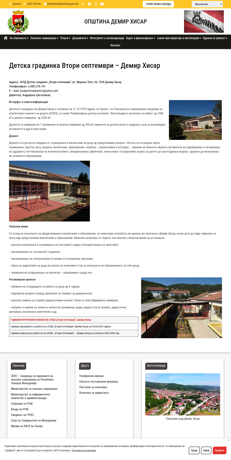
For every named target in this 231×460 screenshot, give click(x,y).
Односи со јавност (214, 38)
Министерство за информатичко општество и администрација (30, 396)
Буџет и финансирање (139, 38)
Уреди (194, 450)
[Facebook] (89, 4)
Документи (79, 38)
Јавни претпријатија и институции (178, 38)
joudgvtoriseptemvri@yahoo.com (39, 90)
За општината (18, 38)
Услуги (64, 38)
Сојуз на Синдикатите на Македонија (33, 420)
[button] (83, 4)
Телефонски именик (91, 376)
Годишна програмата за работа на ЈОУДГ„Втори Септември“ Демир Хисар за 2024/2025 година (60, 326)
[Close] (228, 440)
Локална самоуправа (43, 38)
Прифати (219, 450)
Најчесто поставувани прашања (98, 381)
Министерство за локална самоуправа (34, 389)
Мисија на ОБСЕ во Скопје (27, 426)
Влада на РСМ (19, 409)
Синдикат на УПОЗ (22, 415)
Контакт (115, 45)
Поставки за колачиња (84, 450)
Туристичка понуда (158, 4)
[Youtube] (102, 4)
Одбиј (206, 450)
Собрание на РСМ (21, 403)
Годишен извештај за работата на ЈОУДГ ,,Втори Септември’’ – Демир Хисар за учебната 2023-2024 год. (65, 333)
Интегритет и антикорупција (107, 38)
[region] (115, 449)
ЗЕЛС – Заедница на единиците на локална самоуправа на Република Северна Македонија (32, 379)
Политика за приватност (94, 392)
